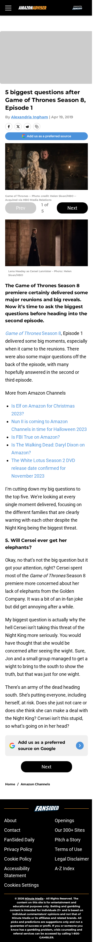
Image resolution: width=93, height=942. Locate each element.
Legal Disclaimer (72, 859)
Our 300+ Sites (70, 830)
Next (72, 208)
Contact (12, 830)
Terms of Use (68, 849)
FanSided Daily (19, 839)
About (10, 820)
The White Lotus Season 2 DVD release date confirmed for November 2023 (43, 468)
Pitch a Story (68, 839)
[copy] (36, 126)
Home (10, 784)
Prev (20, 208)
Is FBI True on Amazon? (35, 437)
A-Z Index (64, 868)
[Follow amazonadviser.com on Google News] (80, 746)
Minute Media (34, 898)
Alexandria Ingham (29, 117)
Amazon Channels (35, 784)
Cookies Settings (21, 885)
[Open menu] (8, 8)
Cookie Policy (18, 859)
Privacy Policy (18, 849)
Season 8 (33, 333)
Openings (64, 820)
